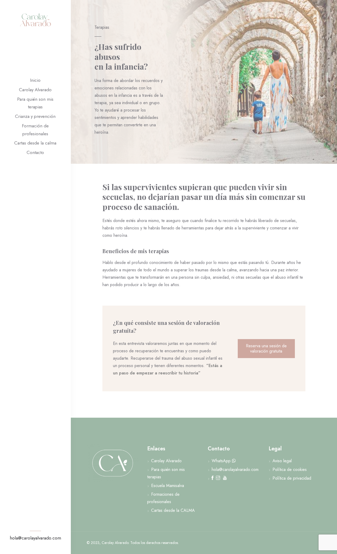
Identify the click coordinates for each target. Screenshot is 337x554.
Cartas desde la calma (35, 143)
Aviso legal (282, 461)
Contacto (35, 152)
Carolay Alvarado (35, 89)
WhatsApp (221, 461)
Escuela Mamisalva (167, 486)
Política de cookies (289, 469)
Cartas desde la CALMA (173, 510)
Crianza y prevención (35, 116)
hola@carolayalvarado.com (35, 538)
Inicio (35, 80)
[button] (266, 348)
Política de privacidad (291, 478)
